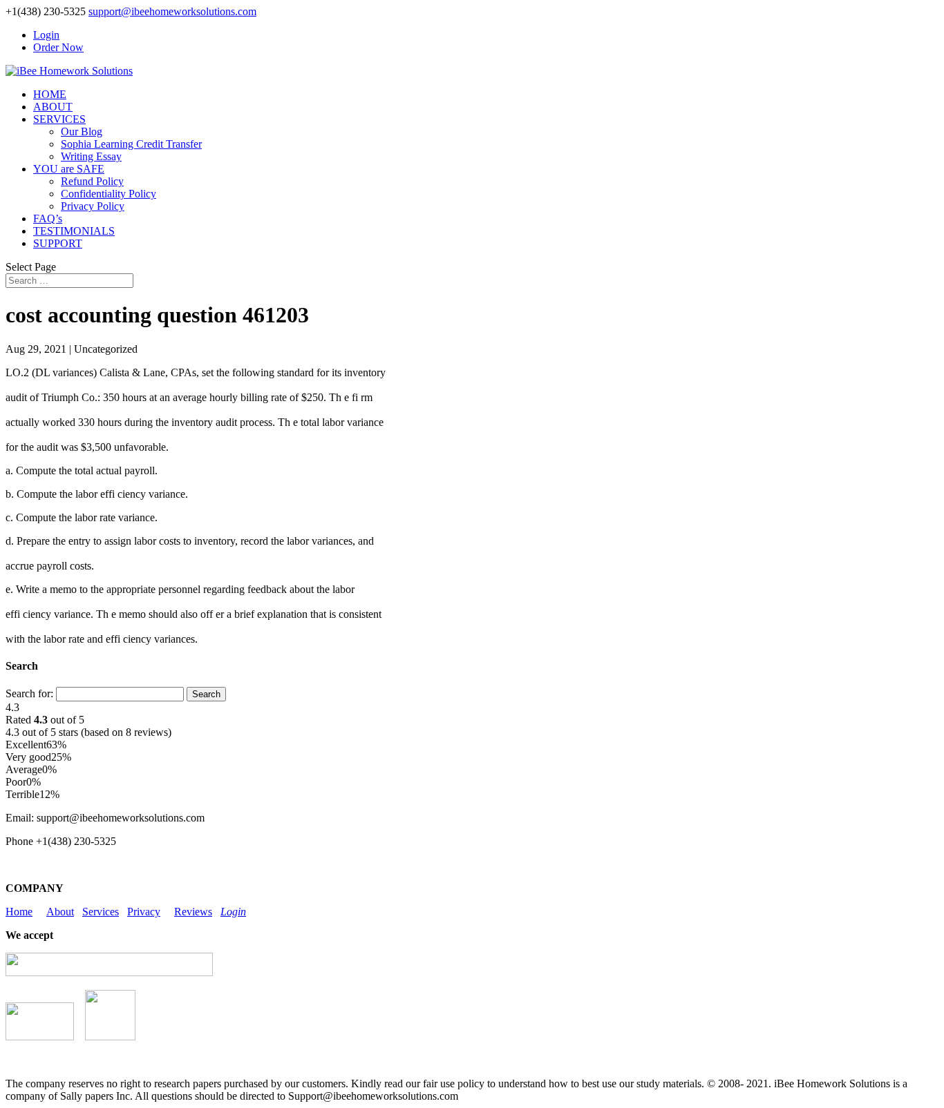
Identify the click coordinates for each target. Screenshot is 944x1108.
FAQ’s (47, 218)
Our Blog (81, 131)
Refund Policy (92, 181)
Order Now (58, 47)
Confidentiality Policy (108, 194)
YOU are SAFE (68, 169)
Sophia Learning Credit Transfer (131, 144)
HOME (49, 94)
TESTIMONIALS (74, 231)
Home (19, 911)
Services (100, 911)
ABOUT (53, 107)
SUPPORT (57, 243)
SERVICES (59, 119)
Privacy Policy (92, 206)
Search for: (29, 693)
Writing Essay (91, 156)
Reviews (193, 911)
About (60, 911)
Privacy (143, 911)
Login (46, 35)
